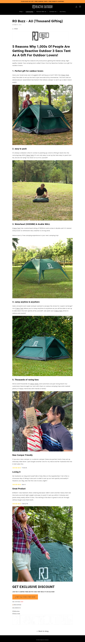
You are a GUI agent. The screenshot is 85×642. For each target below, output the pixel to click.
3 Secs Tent (65, 75)
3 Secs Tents (34, 384)
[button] (21, 11)
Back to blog (43, 631)
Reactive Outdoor (44, 640)
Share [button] (16, 29)
